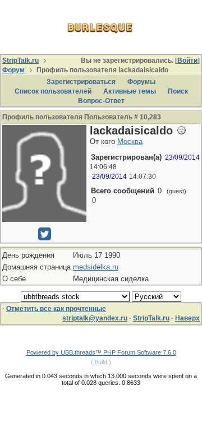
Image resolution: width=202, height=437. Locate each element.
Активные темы (129, 91)
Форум (13, 70)
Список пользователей (53, 91)
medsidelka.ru (95, 267)
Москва (130, 141)
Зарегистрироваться (81, 82)
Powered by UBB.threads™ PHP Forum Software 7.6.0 (101, 352)
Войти (187, 60)
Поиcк (178, 91)
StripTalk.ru (20, 60)
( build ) (101, 362)
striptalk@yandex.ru (94, 318)
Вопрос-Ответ (101, 101)
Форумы (141, 82)
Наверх (187, 318)
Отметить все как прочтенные (56, 309)
